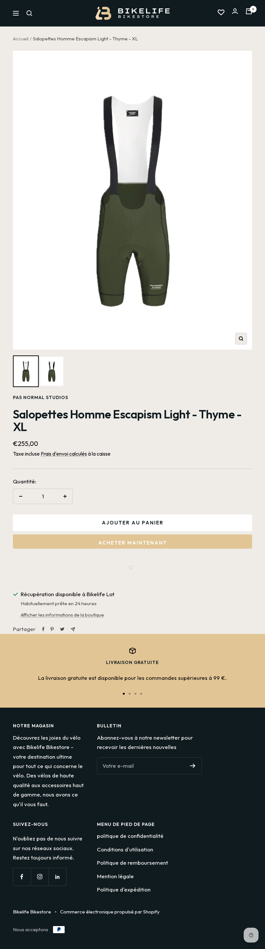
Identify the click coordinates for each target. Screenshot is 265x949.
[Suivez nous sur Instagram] (39, 877)
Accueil (20, 39)
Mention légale (115, 876)
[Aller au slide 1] (124, 694)
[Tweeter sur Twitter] (62, 629)
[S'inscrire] (193, 766)
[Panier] (249, 13)
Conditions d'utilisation (125, 849)
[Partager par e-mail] (73, 629)
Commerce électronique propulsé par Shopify (110, 912)
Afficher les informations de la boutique (62, 615)
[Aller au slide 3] (135, 694)
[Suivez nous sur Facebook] (22, 877)
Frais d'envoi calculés (64, 453)
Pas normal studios (40, 397)
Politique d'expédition (124, 889)
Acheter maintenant (132, 543)
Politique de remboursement (132, 862)
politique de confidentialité (130, 835)
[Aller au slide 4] (141, 694)
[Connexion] (235, 13)
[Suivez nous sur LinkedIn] (57, 877)
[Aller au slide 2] (130, 694)
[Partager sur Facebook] (43, 629)
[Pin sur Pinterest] (52, 629)
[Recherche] (29, 13)
